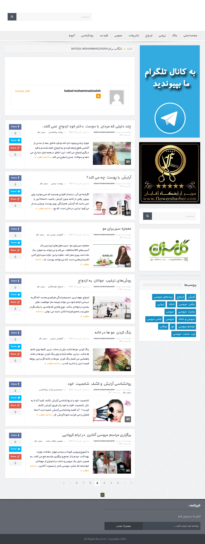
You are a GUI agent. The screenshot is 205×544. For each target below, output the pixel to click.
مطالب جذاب (50, 441)
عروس (170, 312)
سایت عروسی (186, 312)
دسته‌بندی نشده (56, 389)
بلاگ (174, 35)
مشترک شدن (123, 525)
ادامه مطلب (42, 157)
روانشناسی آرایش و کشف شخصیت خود (99, 384)
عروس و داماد (186, 319)
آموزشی (59, 234)
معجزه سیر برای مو (116, 229)
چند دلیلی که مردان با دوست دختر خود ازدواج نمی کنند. (86, 126)
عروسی (169, 319)
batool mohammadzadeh (82, 91)
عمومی (118, 35)
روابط (60, 132)
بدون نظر (41, 132)
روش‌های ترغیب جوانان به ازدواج (104, 281)
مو (48, 234)
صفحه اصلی (190, 35)
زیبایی (162, 35)
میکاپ (163, 326)
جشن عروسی (187, 304)
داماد (171, 304)
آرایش (191, 297)
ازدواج (148, 35)
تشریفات (133, 35)
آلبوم (72, 35)
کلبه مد (103, 35)
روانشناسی (87, 35)
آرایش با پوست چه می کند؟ (108, 177)
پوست (60, 183)
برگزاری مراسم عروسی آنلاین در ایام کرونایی (96, 435)
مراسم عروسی (186, 326)
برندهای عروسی (163, 297)
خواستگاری (52, 286)
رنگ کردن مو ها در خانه (112, 332)
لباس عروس (154, 319)
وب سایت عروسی (184, 334)
